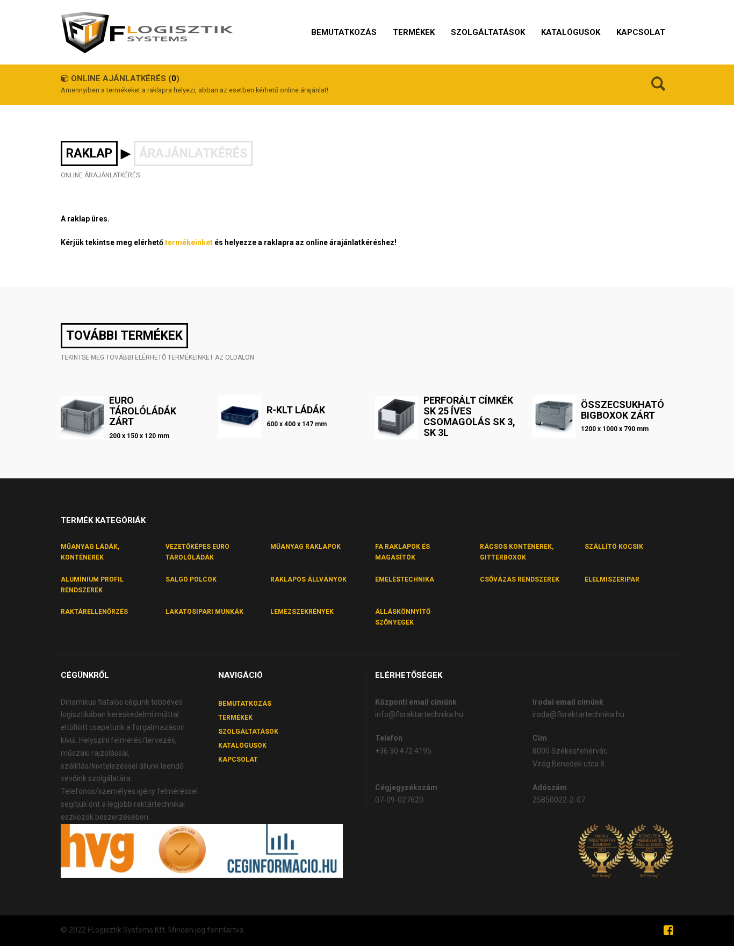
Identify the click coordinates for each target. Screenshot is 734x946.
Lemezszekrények (302, 611)
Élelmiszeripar (612, 579)
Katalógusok (242, 745)
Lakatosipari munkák (204, 611)
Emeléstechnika (404, 579)
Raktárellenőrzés (94, 611)
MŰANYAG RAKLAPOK (305, 546)
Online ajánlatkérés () (125, 78)
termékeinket (189, 242)
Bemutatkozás (244, 703)
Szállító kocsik (614, 546)
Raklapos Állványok (308, 579)
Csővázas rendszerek (519, 579)
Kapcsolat (238, 759)
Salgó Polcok (191, 579)
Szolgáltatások (248, 731)
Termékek (235, 717)
